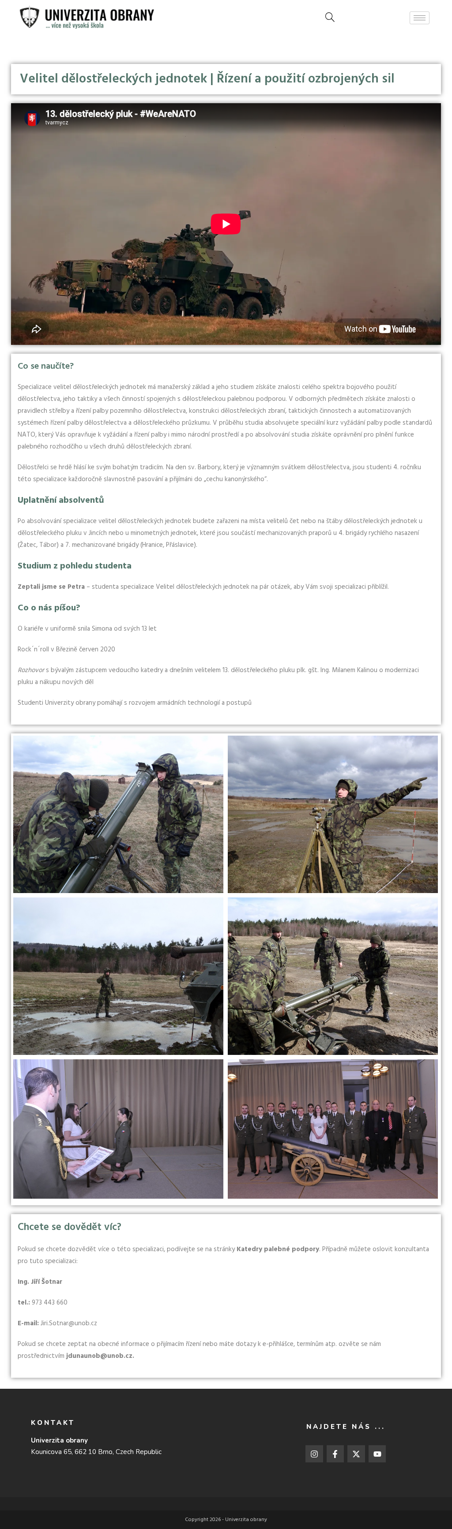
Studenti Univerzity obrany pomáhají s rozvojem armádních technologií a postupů (135, 703)
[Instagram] (314, 1454)
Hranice (152, 545)
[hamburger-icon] (419, 17)
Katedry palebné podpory (278, 1249)
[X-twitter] (356, 1454)
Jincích (98, 533)
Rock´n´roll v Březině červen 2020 (66, 649)
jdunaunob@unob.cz (99, 1356)
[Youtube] (377, 1454)
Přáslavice (180, 545)
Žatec (27, 545)
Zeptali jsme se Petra (51, 587)
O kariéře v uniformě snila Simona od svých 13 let (87, 629)
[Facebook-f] (335, 1454)
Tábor (47, 545)
